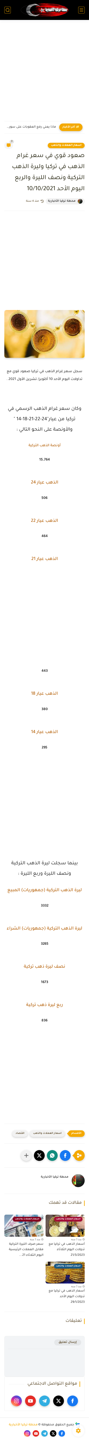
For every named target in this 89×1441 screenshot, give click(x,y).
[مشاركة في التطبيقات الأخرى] (26, 1155)
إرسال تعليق (68, 1342)
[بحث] (7, 10)
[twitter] (58, 1401)
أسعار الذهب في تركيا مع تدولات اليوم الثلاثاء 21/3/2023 (67, 1250)
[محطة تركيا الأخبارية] (44, 10)
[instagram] (16, 1401)
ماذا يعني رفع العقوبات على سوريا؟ (31, 127)
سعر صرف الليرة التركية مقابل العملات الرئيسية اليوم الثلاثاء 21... (26, 1250)
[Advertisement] (44, 73)
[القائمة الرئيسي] (81, 10)
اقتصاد (20, 1133)
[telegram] (44, 1401)
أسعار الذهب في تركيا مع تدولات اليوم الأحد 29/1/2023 (67, 1296)
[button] (65, 1155)
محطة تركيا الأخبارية (23, 1425)
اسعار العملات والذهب (66, 145)
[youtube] (30, 1401)
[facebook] (72, 1401)
